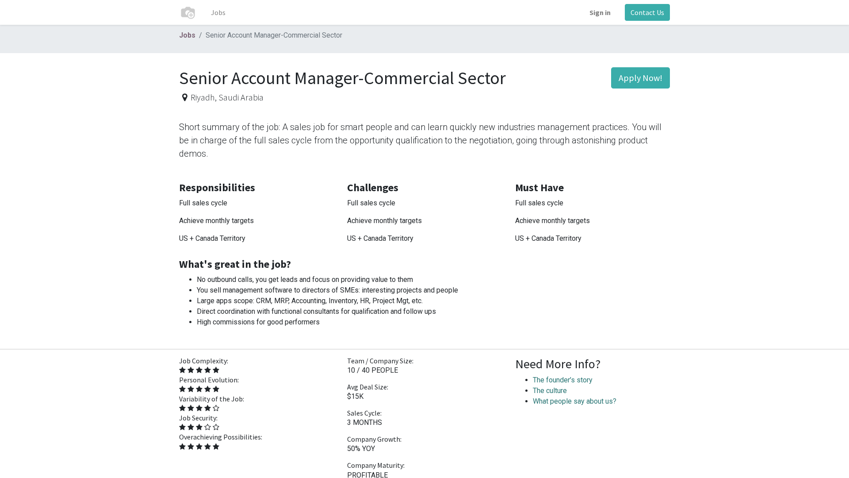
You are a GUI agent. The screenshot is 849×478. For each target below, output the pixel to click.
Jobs (187, 35)
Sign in (600, 12)
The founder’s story (563, 380)
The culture (550, 390)
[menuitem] (218, 12)
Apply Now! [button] (640, 77)
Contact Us (647, 12)
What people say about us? (574, 401)
